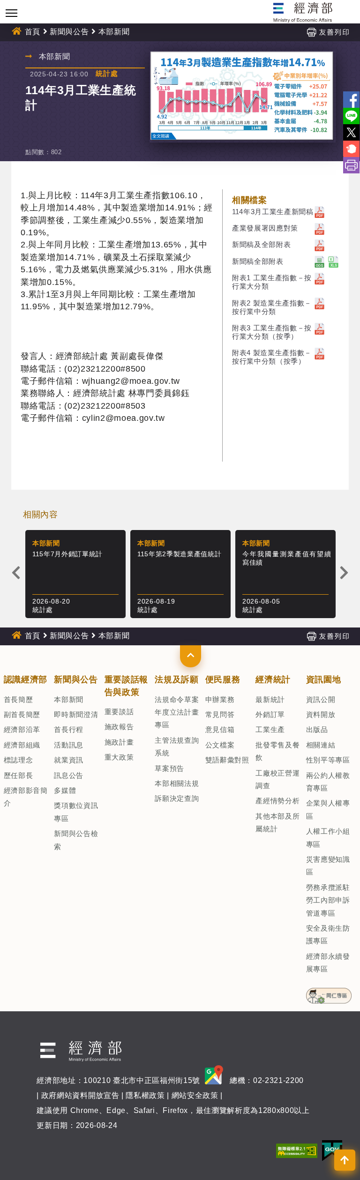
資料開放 (321, 714)
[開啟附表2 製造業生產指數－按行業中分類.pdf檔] (319, 303)
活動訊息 (68, 745)
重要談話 (119, 712)
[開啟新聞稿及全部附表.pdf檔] (319, 244)
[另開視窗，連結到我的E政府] (332, 1150)
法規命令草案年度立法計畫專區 (177, 712)
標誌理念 (18, 760)
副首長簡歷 (22, 714)
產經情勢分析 (277, 801)
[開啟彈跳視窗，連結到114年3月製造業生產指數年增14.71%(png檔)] (243, 96)
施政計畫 (119, 742)
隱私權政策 (145, 1095)
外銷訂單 (270, 714)
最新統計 (270, 699)
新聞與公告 (69, 32)
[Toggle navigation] (11, 13)
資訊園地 (323, 679)
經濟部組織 (22, 745)
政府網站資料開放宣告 (80, 1095)
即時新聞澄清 (76, 714)
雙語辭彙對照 (227, 760)
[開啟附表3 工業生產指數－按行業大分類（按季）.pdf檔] (319, 328)
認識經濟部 (25, 679)
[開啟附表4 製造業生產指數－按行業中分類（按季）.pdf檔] (319, 353)
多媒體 (65, 790)
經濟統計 (273, 679)
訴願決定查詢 (177, 798)
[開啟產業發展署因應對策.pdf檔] (319, 228)
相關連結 (321, 745)
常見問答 (220, 714)
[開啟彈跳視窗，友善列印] (328, 32)
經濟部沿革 (22, 729)
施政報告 (119, 727)
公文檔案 (220, 745)
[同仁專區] (329, 992)
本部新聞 (68, 699)
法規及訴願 (176, 679)
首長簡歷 (18, 699)
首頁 (32, 32)
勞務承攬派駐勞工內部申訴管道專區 (328, 900)
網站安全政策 (195, 1095)
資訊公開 (321, 699)
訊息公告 (68, 775)
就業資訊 (68, 760)
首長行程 (68, 729)
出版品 (317, 729)
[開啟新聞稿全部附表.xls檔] (333, 261)
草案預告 (169, 768)
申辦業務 (220, 699)
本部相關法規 (177, 783)
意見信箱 (220, 729)
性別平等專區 (328, 760)
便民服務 (222, 679)
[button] (190, 656)
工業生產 (270, 729)
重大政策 (119, 757)
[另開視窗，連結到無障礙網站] (296, 1150)
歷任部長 (18, 775)
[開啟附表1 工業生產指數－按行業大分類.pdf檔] (319, 278)
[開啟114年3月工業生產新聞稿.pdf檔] (319, 212)
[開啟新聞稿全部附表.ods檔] (319, 261)
